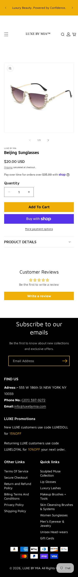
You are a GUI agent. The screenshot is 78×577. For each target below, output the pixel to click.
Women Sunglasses (54, 515)
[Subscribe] (64, 361)
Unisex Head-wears (54, 532)
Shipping (8, 167)
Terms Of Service (16, 471)
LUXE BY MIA (31, 568)
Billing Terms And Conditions (16, 496)
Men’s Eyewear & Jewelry (52, 523)
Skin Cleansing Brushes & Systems (56, 507)
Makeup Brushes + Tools (53, 496)
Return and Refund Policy (17, 486)
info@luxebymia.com (30, 406)
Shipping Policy (15, 511)
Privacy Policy (14, 504)
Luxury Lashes (50, 488)
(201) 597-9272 (33, 400)
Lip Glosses (48, 481)
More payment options (39, 228)
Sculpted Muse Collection (50, 473)
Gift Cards (47, 538)
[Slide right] (48, 140)
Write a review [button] (39, 296)
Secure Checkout (15, 477)
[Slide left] (30, 140)
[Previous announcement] (5, 7)
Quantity (11, 183)
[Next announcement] (72, 7)
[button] (6, 34)
